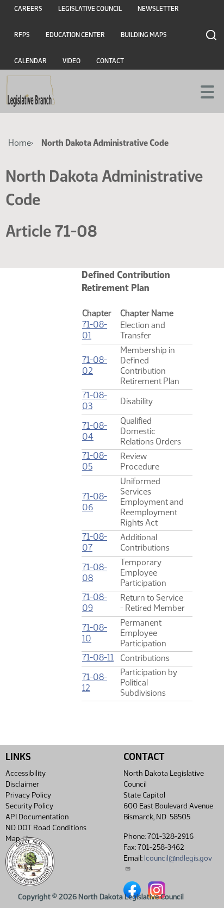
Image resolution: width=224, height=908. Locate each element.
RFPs (22, 35)
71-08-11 (98, 657)
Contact (110, 61)
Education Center (75, 35)
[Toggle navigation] (203, 91)
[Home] (30, 91)
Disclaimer (22, 784)
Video (71, 61)
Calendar (30, 61)
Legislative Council (90, 9)
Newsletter (158, 9)
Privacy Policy (28, 795)
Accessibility (25, 773)
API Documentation (37, 816)
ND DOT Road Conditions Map (45, 833)
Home (19, 143)
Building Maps (144, 35)
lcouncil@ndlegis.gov (178, 858)
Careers (28, 9)
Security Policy (29, 806)
